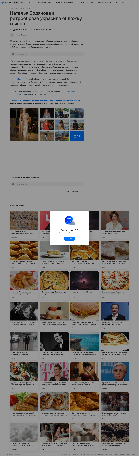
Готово (69, 239)
